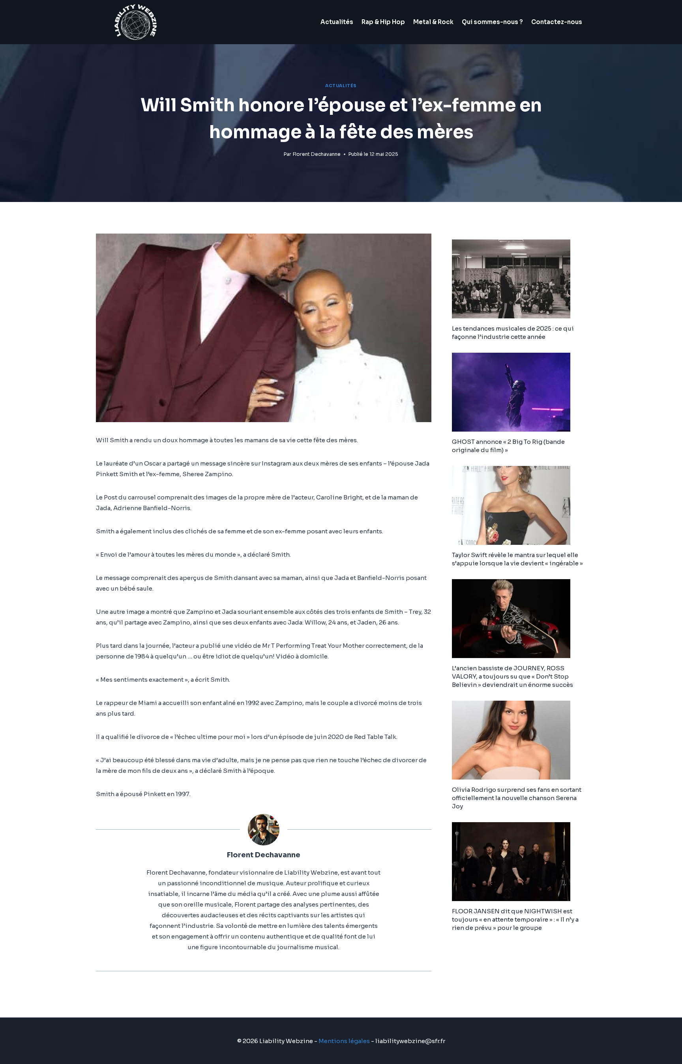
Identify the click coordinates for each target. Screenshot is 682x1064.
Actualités (336, 22)
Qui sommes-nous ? (492, 22)
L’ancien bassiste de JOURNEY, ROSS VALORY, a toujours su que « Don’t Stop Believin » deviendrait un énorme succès (512, 676)
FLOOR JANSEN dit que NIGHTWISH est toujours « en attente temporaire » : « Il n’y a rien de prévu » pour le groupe (515, 919)
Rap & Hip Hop (383, 22)
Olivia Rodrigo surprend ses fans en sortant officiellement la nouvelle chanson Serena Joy (516, 798)
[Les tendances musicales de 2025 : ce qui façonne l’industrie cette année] (519, 278)
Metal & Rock (433, 22)
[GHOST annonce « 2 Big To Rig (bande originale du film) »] (519, 392)
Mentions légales (344, 1041)
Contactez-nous (556, 22)
